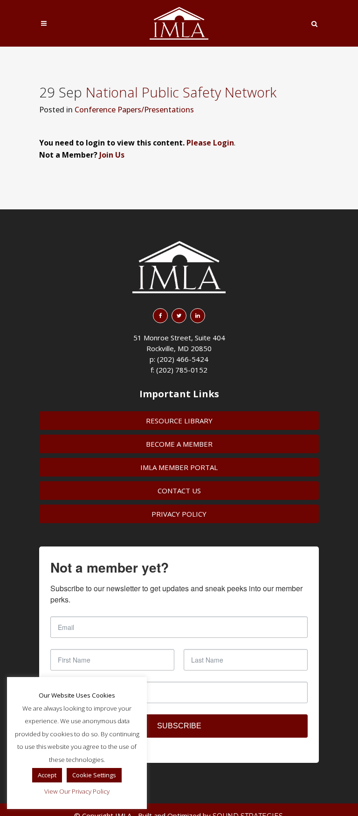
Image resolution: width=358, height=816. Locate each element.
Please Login (210, 143)
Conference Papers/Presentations (134, 109)
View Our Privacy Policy (77, 791)
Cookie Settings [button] (94, 775)
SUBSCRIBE (179, 726)
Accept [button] (47, 775)
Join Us (111, 155)
